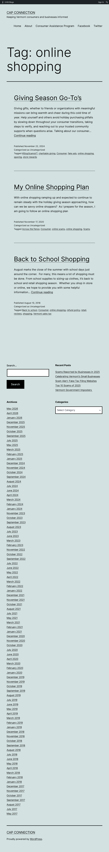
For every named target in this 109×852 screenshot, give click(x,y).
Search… (12, 365)
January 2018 (14, 781)
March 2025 (13, 449)
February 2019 (15, 722)
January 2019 (14, 727)
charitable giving (47, 153)
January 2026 (14, 417)
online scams (58, 229)
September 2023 (16, 522)
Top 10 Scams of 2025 (68, 385)
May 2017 (12, 813)
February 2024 (15, 504)
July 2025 (12, 440)
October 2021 (14, 604)
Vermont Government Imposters (73, 390)
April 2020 (12, 659)
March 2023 (13, 540)
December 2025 (16, 422)
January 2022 (14, 590)
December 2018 (15, 731)
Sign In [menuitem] (101, 2)
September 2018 (16, 745)
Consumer (62, 153)
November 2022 (16, 549)
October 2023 (14, 517)
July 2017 (12, 809)
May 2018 (12, 763)
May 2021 (12, 618)
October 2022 (14, 554)
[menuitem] (107, 2)
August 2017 (13, 804)
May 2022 (12, 572)
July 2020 (12, 649)
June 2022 (13, 567)
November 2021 (16, 599)
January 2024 (14, 508)
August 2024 (14, 481)
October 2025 (14, 431)
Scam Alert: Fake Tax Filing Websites (76, 381)
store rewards (30, 157)
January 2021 (14, 631)
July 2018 (12, 754)
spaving (18, 157)
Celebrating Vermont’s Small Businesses (77, 376)
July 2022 (12, 563)
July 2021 (12, 613)
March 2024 (13, 499)
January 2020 (14, 672)
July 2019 (12, 700)
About (28, 26)
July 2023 (12, 531)
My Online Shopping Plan (51, 187)
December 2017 (15, 786)
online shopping (86, 153)
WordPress (36, 839)
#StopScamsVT (29, 153)
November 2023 (16, 513)
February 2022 (15, 586)
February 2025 (15, 454)
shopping (27, 313)
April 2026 (12, 413)
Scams (86, 229)
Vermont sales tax (42, 313)
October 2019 (14, 686)
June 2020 (13, 654)
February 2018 (15, 777)
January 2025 (14, 458)
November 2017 (15, 790)
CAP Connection (21, 13)
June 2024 (13, 490)
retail (83, 310)
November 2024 (16, 467)
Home (17, 26)
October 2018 (14, 740)
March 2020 (13, 663)
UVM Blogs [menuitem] (9, 2)
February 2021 (15, 627)
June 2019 (12, 704)
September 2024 (16, 476)
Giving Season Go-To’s (48, 98)
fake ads (72, 153)
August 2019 (14, 695)
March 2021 (13, 622)
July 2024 (12, 486)
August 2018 (14, 750)
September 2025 (16, 436)
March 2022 (13, 581)
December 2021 (15, 595)
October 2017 (14, 795)
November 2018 (16, 736)
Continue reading (25, 135)
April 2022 (12, 577)
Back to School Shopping (51, 259)
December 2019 (15, 677)
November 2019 (16, 681)
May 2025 (12, 445)
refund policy (73, 310)
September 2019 (16, 690)
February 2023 (15, 545)
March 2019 (13, 718)
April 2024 (12, 495)
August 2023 (14, 527)
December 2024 (16, 463)
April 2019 (12, 713)
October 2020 (14, 645)
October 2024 (15, 472)
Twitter (98, 26)
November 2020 (16, 640)
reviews (18, 313)
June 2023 (13, 536)
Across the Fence (30, 229)
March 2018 (13, 772)
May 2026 (12, 408)
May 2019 (12, 709)
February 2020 (15, 668)
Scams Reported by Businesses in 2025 (77, 371)
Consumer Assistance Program (55, 26)
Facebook (84, 26)
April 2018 (12, 768)
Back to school (29, 310)
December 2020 (16, 636)
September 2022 (16, 558)
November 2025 (16, 426)
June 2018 (12, 759)
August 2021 (14, 608)
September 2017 (16, 800)
